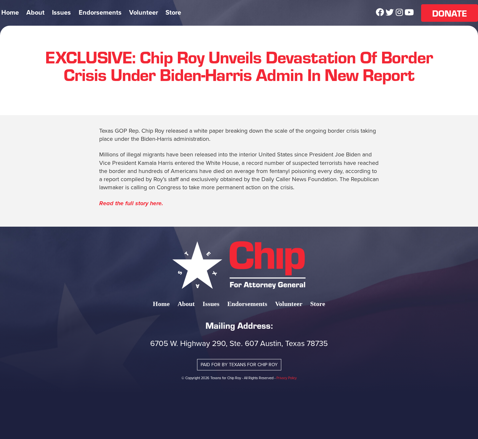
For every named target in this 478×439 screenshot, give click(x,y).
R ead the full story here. (131, 203)
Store (173, 13)
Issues (61, 13)
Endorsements (100, 13)
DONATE (449, 13)
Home (10, 13)
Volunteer (143, 13)
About (35, 13)
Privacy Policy (286, 377)
